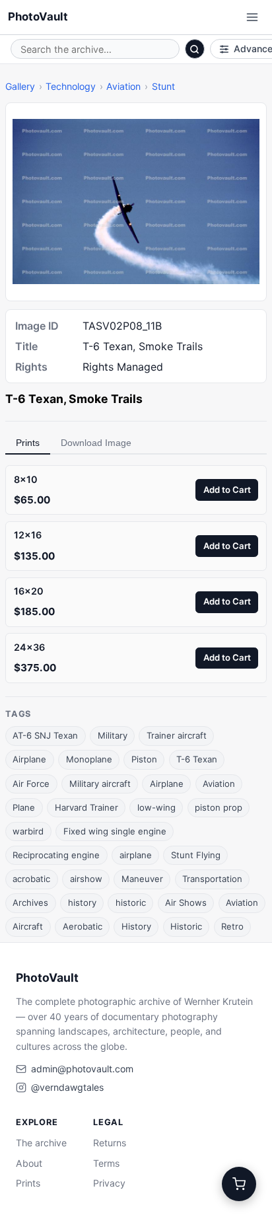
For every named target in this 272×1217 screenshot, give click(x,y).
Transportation (212, 878)
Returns (109, 1142)
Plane (24, 807)
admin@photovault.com (82, 1068)
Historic (186, 926)
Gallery (20, 86)
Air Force (31, 783)
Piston (144, 759)
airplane (135, 855)
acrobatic (31, 878)
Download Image (96, 442)
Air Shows (186, 902)
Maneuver (142, 878)
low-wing (156, 807)
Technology (71, 86)
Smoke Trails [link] (106, 399)
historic (131, 902)
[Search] (195, 49)
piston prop (218, 807)
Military (112, 735)
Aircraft (28, 926)
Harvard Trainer (86, 807)
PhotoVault (38, 16)
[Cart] (239, 1184)
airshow (86, 878)
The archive (41, 1142)
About (29, 1163)
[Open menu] (252, 17)
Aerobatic (82, 926)
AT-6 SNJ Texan (45, 735)
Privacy (109, 1183)
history (82, 902)
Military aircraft (100, 783)
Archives (30, 902)
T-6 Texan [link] (34, 399)
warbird (28, 831)
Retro (232, 926)
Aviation (123, 86)
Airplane (29, 759)
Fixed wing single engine (114, 831)
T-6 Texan (196, 759)
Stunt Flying (196, 855)
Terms (106, 1163)
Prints (28, 442)
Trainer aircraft (177, 735)
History (136, 926)
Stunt (163, 86)
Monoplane (89, 759)
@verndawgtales (67, 1087)
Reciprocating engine (56, 855)
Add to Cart (227, 489)
